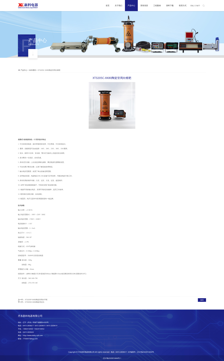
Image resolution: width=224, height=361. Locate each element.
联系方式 (182, 5)
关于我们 (118, 5)
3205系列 (32, 70)
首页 (107, 5)
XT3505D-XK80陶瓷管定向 (34, 302)
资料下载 (170, 5)
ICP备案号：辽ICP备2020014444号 (141, 352)
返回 (202, 300)
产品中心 (131, 5)
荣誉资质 (144, 5)
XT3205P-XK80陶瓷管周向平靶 (36, 299)
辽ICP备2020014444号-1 (112, 358)
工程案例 (157, 5)
